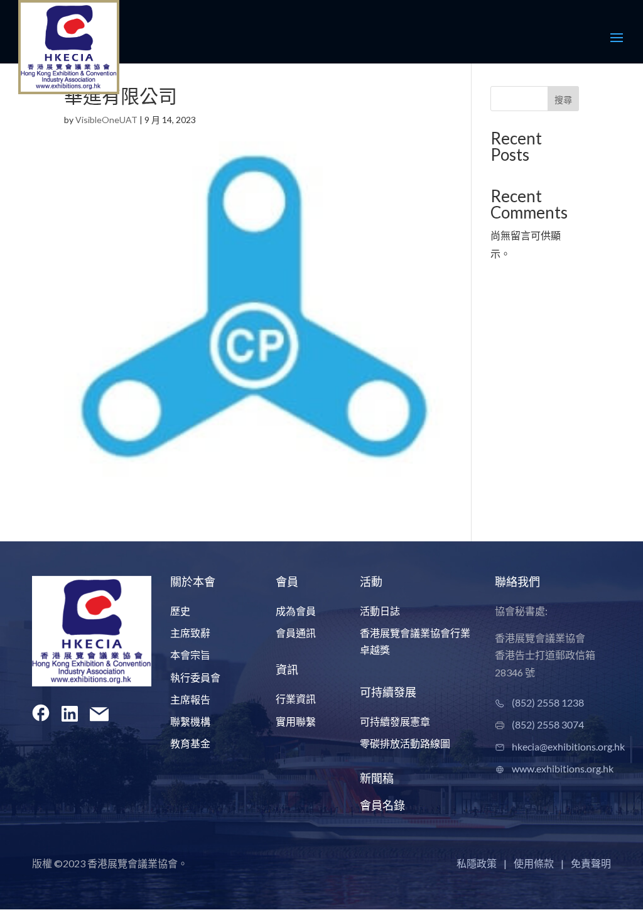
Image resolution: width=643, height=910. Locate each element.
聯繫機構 (190, 721)
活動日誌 (380, 611)
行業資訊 (296, 699)
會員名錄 (382, 805)
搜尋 (563, 99)
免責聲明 (591, 863)
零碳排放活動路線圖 (405, 743)
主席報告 (190, 699)
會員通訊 (296, 633)
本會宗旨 (190, 655)
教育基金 (190, 743)
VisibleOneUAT (106, 119)
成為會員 (296, 611)
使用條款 (534, 863)
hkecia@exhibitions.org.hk (568, 746)
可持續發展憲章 (395, 721)
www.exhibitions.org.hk (562, 768)
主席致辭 (190, 633)
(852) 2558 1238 (548, 702)
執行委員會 (195, 677)
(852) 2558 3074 (548, 724)
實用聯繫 (296, 721)
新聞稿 (377, 778)
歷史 (180, 611)
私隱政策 (477, 863)
